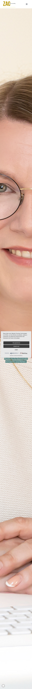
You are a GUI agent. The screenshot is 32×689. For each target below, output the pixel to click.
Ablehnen (16, 346)
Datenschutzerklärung (18, 355)
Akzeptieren (16, 343)
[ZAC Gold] (9, 1)
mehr (16, 350)
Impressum (12, 355)
